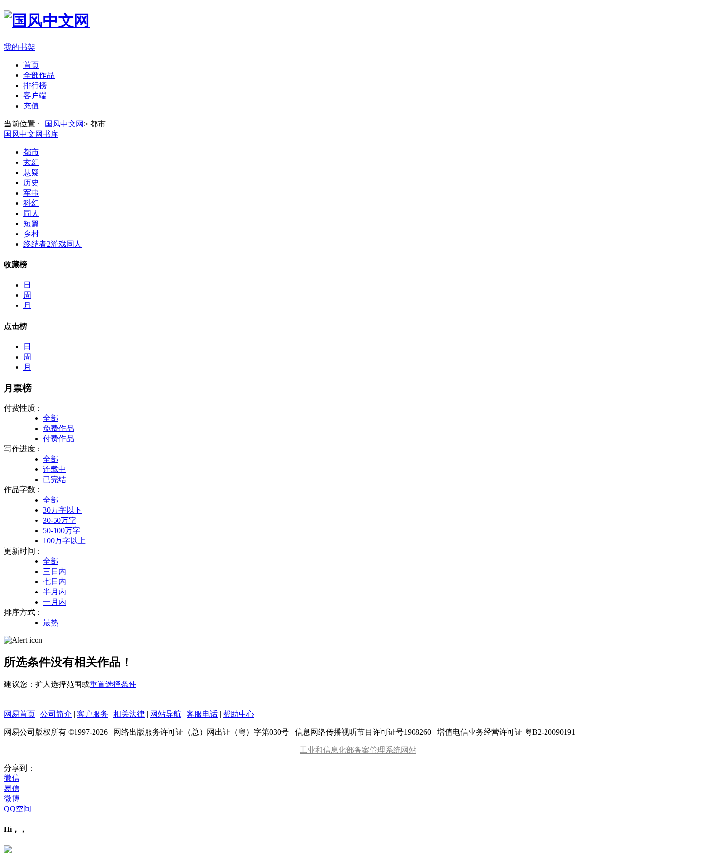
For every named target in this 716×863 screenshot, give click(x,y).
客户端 (35, 95)
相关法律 (129, 714)
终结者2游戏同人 (52, 244)
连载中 (54, 469)
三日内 (54, 571)
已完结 (54, 479)
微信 (11, 778)
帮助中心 (238, 714)
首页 (31, 65)
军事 (31, 193)
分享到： (19, 768)
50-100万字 (61, 530)
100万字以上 (64, 541)
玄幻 (31, 162)
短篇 (31, 223)
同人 (31, 213)
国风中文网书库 (31, 134)
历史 (31, 183)
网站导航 (165, 714)
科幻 (31, 203)
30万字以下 (62, 510)
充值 (31, 106)
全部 (50, 418)
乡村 (31, 234)
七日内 (54, 581)
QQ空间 (17, 809)
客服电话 (202, 714)
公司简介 (56, 714)
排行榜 (35, 85)
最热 (50, 622)
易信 (11, 788)
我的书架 (19, 47)
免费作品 (58, 428)
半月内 (54, 592)
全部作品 (39, 75)
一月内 (54, 602)
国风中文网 (64, 124)
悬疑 (31, 172)
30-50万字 (59, 520)
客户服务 (92, 714)
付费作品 (58, 438)
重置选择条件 (113, 684)
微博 (11, 798)
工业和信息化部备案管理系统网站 (358, 750)
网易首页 (19, 714)
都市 (31, 152)
